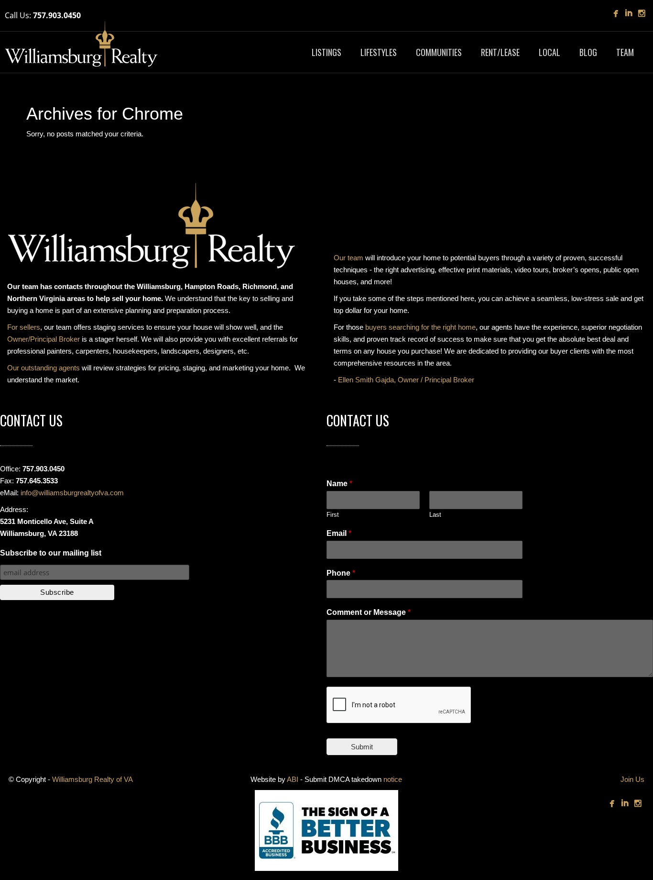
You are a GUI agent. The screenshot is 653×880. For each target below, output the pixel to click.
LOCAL (549, 52)
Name (339, 483)
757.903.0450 (57, 15)
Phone (340, 573)
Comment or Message (368, 612)
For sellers (23, 327)
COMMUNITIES (439, 52)
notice (392, 779)
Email (338, 533)
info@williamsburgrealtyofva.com (72, 493)
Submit (362, 747)
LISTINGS (326, 52)
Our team (348, 258)
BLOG (588, 52)
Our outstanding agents (43, 368)
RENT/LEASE (500, 52)
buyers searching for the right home (420, 327)
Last (435, 514)
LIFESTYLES (378, 52)
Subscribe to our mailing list (50, 553)
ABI (292, 779)
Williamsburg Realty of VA (92, 779)
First (332, 514)
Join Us (632, 779)
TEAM (625, 52)
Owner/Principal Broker (43, 339)
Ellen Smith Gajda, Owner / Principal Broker (406, 380)
